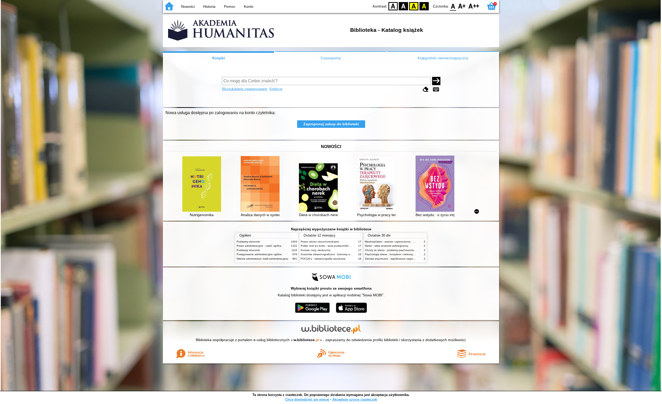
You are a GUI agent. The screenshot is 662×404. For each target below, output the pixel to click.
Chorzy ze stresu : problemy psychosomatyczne (393, 250)
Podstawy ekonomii (248, 241)
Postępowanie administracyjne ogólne (259, 254)
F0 (453, 6)
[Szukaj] (436, 81)
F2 (473, 6)
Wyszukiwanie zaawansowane (244, 89)
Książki (218, 58)
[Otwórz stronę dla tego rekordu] (203, 184)
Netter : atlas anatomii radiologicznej (386, 245)
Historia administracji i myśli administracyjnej (262, 258)
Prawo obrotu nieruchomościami (320, 241)
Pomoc (229, 6)
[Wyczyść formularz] (426, 89)
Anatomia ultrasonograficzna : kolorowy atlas (327, 254)
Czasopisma (331, 58)
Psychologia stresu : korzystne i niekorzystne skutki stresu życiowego (406, 254)
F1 (462, 6)
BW (403, 6)
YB (414, 6)
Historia (209, 6)
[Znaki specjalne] (436, 89)
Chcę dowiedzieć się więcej (307, 399)
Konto (248, 6)
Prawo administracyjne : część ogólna (259, 245)
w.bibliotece (306, 340)
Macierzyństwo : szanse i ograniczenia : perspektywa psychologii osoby (407, 241)
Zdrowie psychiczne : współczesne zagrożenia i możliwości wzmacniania (407, 258)
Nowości (188, 6)
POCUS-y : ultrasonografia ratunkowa (323, 258)
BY (424, 6)
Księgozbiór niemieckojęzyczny (443, 58)
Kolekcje (275, 89)
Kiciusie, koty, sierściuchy (315, 250)
